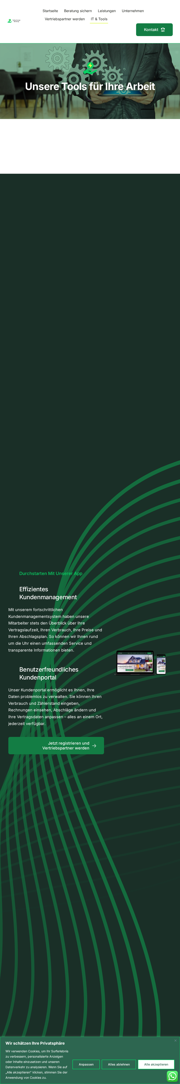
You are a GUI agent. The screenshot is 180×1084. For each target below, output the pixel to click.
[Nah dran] (175, 1040)
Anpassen (86, 1064)
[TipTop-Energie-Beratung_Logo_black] (14, 20)
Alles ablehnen (119, 1064)
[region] (90, 1060)
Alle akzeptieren (156, 1064)
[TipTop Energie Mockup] (140, 638)
